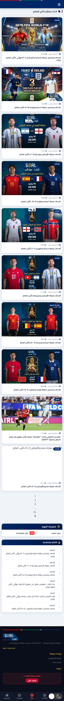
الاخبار (52, 580)
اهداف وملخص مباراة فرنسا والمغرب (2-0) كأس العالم (37, 389)
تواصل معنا (57, 662)
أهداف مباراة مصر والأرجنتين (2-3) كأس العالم (41, 486)
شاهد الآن (32, 680)
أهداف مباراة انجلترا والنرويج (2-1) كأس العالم (41, 248)
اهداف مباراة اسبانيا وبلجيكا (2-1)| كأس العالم (40, 342)
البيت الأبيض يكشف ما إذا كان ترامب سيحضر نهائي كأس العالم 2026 (31, 598)
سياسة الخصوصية (55, 658)
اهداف (52, 550)
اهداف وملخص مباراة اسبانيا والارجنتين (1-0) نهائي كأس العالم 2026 (33, 59)
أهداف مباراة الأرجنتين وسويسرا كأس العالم (42, 295)
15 (34, 512)
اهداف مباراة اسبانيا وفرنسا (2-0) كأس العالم (41, 201)
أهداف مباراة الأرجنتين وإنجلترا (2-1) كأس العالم (40, 154)
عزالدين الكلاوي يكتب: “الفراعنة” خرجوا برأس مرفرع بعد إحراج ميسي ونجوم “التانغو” (35, 438)
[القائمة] (59, 4)
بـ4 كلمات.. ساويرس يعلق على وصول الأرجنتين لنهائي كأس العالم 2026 (31, 586)
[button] (55, 696)
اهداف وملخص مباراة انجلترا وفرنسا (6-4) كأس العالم (37, 107)
